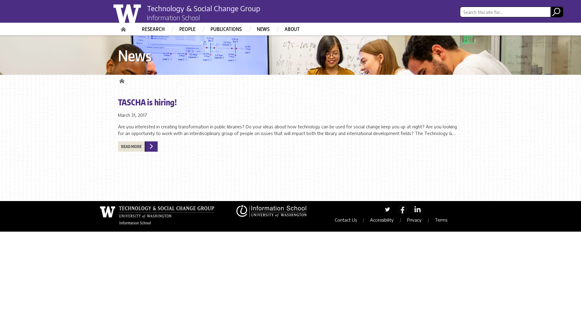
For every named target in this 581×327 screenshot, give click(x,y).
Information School (173, 17)
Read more (131, 146)
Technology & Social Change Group (203, 8)
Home (124, 27)
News (263, 29)
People (187, 29)
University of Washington (138, 16)
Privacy (414, 220)
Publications (226, 29)
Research (153, 29)
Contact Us (346, 220)
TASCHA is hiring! (147, 102)
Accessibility (382, 220)
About (292, 29)
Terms (441, 220)
